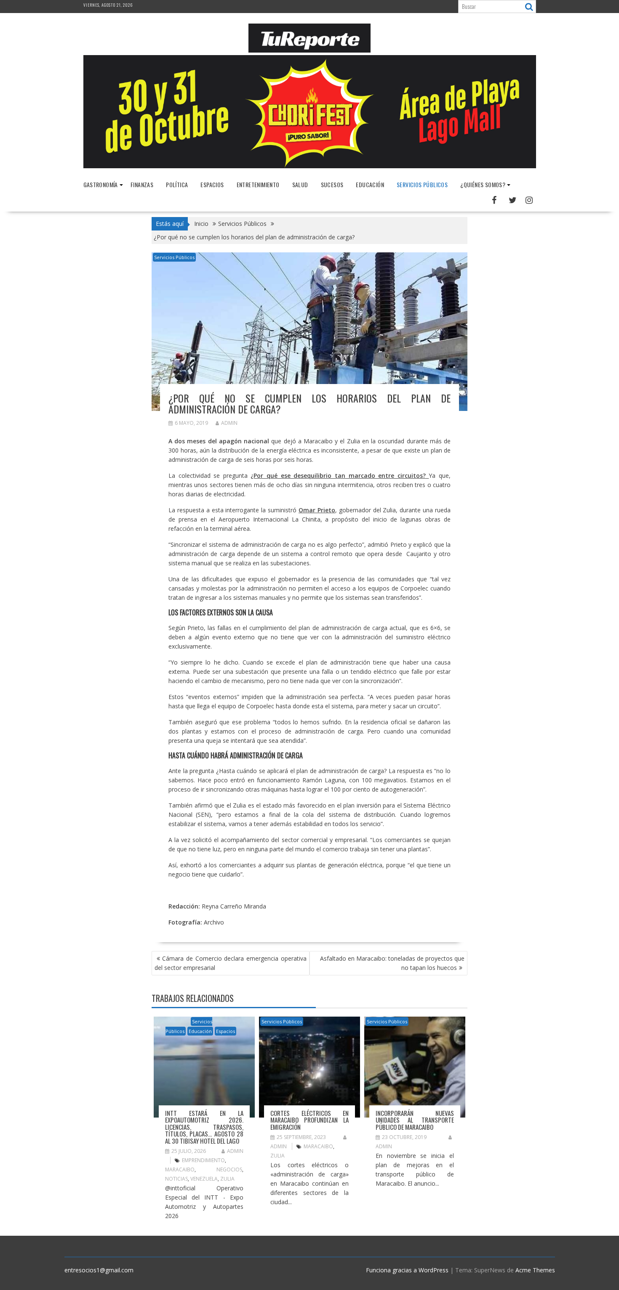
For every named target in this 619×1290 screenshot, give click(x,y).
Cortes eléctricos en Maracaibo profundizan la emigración (309, 1119)
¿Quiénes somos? (482, 184)
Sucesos (332, 184)
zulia (227, 1178)
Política (177, 184)
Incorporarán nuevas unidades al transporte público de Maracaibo (415, 1119)
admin (229, 422)
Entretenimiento (258, 184)
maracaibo (180, 1169)
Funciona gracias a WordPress (407, 1270)
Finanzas (142, 184)
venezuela (204, 1178)
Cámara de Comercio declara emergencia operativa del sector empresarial (231, 963)
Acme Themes (535, 1270)
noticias (176, 1178)
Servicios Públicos (422, 184)
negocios (229, 1169)
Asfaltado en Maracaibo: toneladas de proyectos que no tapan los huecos (392, 963)
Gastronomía (100, 184)
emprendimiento (203, 1160)
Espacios (212, 184)
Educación (370, 184)
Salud (300, 184)
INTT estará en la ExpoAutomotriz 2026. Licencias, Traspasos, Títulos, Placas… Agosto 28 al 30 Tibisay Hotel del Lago (204, 1126)
